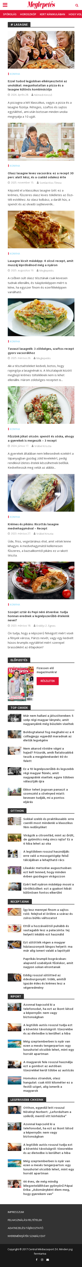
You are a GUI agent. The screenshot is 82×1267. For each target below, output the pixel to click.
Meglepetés (46, 270)
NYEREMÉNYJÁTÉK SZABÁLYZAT (26, 1236)
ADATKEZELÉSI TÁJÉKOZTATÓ (25, 1228)
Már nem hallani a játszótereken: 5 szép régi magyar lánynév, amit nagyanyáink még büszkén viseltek (48, 720)
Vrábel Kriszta (42, 446)
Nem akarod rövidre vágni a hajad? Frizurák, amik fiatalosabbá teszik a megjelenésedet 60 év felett (48, 755)
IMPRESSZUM (16, 1212)
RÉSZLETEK (48, 681)
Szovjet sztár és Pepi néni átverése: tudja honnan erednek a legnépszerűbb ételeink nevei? (38, 616)
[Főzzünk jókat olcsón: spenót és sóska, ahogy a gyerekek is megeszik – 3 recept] (41, 405)
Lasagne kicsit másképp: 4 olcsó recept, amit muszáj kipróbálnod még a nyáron (40, 263)
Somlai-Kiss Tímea (51, 182)
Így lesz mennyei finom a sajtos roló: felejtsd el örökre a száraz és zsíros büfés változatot (48, 914)
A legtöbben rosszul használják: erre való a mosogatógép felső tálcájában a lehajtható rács (46, 856)
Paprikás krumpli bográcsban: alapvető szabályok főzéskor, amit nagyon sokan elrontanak (48, 963)
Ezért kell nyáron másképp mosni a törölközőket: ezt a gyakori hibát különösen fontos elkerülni (48, 889)
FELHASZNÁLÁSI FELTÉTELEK (25, 1220)
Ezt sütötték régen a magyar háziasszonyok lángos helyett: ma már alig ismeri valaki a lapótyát (47, 947)
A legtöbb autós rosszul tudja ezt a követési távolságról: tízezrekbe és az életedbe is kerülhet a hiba (48, 1029)
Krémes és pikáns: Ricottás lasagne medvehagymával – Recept (33, 526)
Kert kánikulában (52, 14)
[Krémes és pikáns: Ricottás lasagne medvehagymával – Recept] (41, 492)
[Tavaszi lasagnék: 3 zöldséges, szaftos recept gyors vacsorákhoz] (41, 317)
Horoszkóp (28, 14)
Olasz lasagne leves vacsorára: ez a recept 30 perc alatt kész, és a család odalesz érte (41, 175)
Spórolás (10, 14)
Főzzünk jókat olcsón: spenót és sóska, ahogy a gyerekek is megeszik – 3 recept (41, 439)
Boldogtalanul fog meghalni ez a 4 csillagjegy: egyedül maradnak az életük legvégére (48, 736)
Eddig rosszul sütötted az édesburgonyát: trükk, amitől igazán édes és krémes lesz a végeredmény (44, 981)
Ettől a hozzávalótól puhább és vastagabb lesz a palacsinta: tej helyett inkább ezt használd (46, 930)
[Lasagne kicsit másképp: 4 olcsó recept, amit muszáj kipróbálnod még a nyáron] (41, 229)
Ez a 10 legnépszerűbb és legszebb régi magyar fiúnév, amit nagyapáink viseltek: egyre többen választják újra (48, 775)
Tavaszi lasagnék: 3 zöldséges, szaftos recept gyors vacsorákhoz (41, 351)
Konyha (15, 74)
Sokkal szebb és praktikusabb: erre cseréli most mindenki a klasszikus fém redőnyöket (48, 823)
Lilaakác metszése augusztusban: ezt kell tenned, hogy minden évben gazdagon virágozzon (47, 872)
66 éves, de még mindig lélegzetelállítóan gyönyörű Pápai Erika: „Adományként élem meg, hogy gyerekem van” (48, 1188)
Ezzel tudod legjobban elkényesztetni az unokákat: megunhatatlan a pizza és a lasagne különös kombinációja (37, 85)
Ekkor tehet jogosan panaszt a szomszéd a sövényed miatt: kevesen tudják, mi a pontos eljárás (45, 796)
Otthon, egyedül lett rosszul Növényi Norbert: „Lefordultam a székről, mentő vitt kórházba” (47, 1112)
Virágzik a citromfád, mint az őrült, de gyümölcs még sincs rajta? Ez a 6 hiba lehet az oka (48, 840)
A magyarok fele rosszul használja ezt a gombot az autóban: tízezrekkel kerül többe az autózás (48, 1066)
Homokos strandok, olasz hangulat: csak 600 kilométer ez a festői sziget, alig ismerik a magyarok (48, 1085)
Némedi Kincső (43, 95)
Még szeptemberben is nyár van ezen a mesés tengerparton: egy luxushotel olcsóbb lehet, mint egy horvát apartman (48, 1048)
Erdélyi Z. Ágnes (46, 625)
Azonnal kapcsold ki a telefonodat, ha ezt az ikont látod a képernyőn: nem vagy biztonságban (48, 1011)
